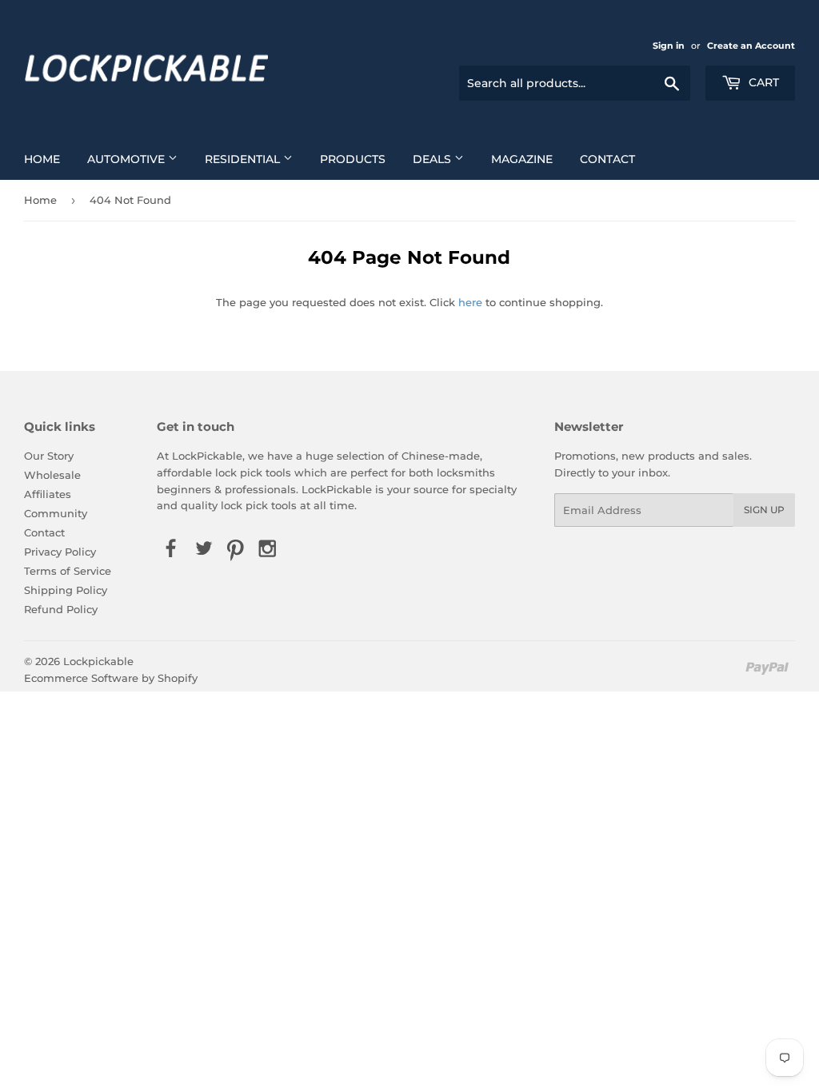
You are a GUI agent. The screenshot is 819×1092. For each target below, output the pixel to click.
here (470, 302)
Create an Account (751, 45)
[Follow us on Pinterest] (235, 549)
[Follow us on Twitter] (203, 549)
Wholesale (52, 474)
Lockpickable (98, 661)
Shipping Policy (65, 590)
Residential (244, 159)
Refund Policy (61, 609)
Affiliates (47, 494)
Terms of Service (67, 570)
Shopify (178, 678)
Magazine (522, 159)
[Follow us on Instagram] (268, 549)
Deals (433, 159)
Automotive (127, 159)
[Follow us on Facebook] (171, 549)
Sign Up (764, 510)
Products (353, 159)
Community (55, 513)
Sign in (669, 45)
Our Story (49, 455)
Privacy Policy (60, 551)
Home (42, 159)
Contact (607, 159)
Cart (762, 82)
